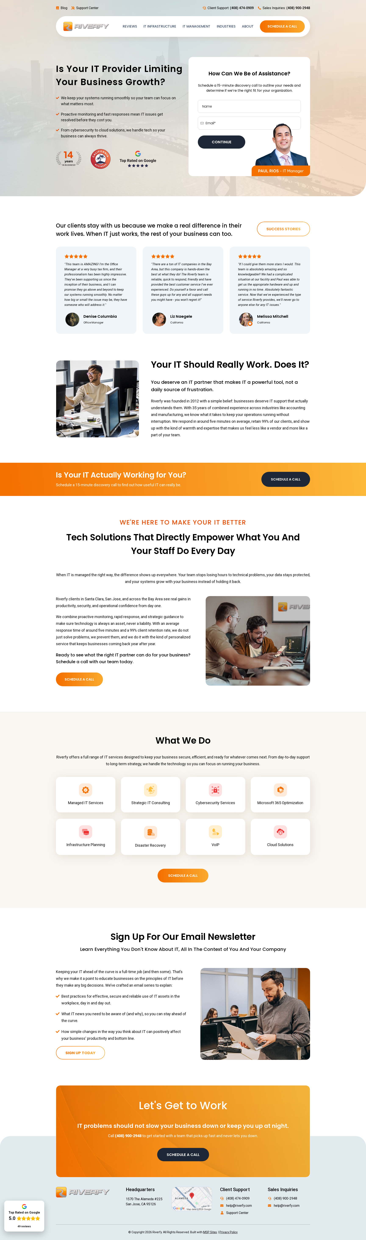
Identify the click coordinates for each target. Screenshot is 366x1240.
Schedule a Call (282, 26)
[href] (192, 1198)
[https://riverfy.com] (86, 26)
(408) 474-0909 (238, 1198)
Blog (64, 8)
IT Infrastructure (159, 26)
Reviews (130, 26)
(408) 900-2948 (285, 1198)
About (248, 26)
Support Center (87, 8)
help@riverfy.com (239, 1206)
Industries (226, 26)
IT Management (196, 26)
